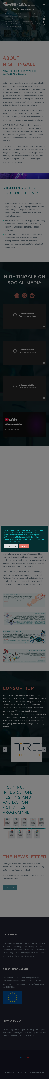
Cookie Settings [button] (11, 546)
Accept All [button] (24, 546)
